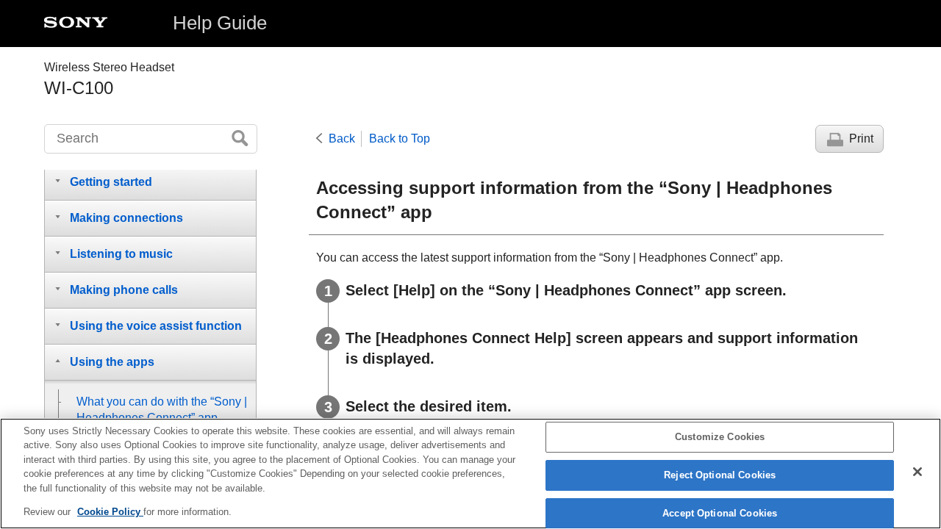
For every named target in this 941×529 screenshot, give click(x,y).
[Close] (917, 472)
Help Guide (220, 23)
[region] (470, 473)
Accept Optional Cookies (719, 513)
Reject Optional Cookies (720, 475)
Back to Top (399, 138)
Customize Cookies (720, 437)
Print (861, 138)
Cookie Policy (110, 511)
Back (342, 138)
